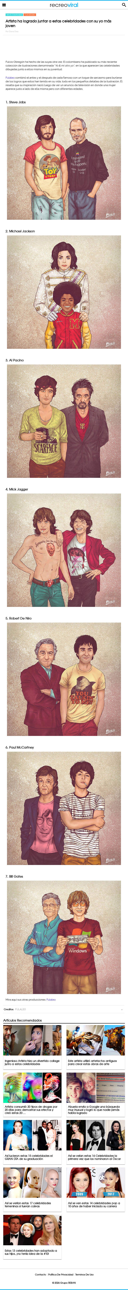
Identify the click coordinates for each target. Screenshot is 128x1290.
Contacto (40, 1274)
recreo (64, 4)
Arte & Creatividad (14, 15)
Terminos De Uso (84, 1274)
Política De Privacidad (60, 1274)
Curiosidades (30, 15)
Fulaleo (10, 77)
